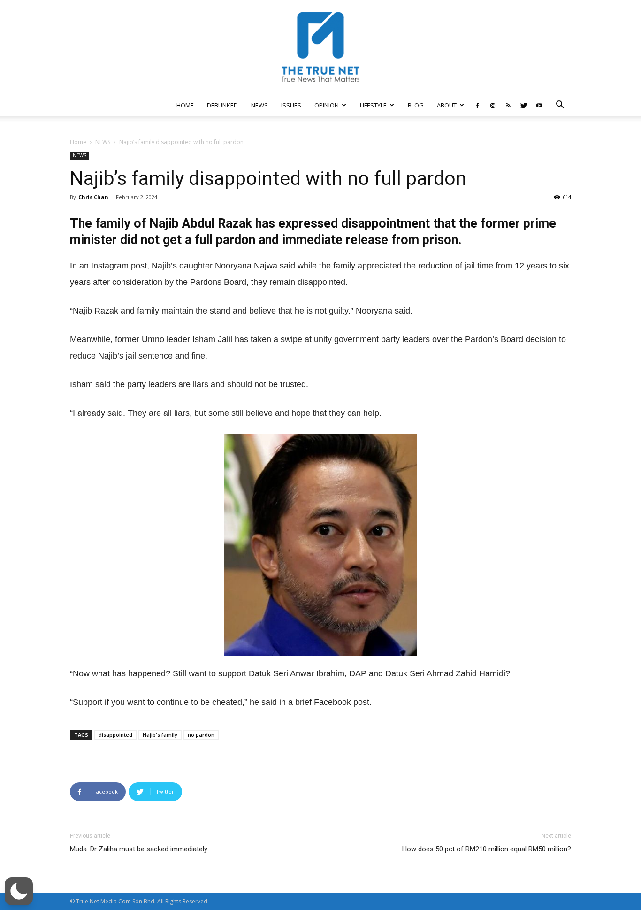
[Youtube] (539, 105)
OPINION (326, 105)
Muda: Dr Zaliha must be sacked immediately (138, 849)
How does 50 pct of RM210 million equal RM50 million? (486, 849)
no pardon (201, 734)
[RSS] (508, 105)
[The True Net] (320, 47)
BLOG (416, 105)
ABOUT (447, 105)
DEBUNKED (222, 105)
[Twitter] (524, 105)
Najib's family (160, 734)
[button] (560, 105)
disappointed (115, 734)
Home (78, 142)
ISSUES (291, 105)
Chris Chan (93, 196)
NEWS (259, 105)
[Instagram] (493, 105)
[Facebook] (477, 105)
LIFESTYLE (373, 105)
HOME (185, 105)
